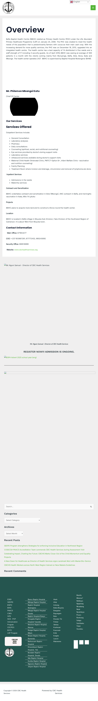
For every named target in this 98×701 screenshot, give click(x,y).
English (76, 2)
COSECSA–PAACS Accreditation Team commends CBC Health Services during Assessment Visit (44, 550)
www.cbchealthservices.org (26, 250)
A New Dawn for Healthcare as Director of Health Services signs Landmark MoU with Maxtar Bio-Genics (47, 561)
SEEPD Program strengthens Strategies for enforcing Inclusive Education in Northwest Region (43, 546)
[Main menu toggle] (93, 7)
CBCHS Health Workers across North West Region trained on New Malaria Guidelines (39, 565)
